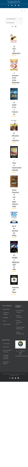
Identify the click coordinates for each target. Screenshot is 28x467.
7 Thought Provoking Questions (5, 357)
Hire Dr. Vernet (6, 324)
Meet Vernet (6, 309)
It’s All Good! (6, 343)
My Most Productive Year (20, 333)
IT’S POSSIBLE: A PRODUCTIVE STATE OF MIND (15, 262)
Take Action (6, 347)
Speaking (5, 317)
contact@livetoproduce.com (14, 2)
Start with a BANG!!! (6, 362)
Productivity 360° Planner (15, 289)
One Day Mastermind (19, 316)
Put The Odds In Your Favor (7, 351)
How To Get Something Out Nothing (15, 230)
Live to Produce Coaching (20, 311)
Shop (4, 321)
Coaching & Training (6, 313)
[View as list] (15, 26)
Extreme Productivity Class (19, 322)
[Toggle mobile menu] (25, 10)
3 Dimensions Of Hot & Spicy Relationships (15, 78)
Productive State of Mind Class (20, 328)
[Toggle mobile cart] (21, 10)
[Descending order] (20, 18)
